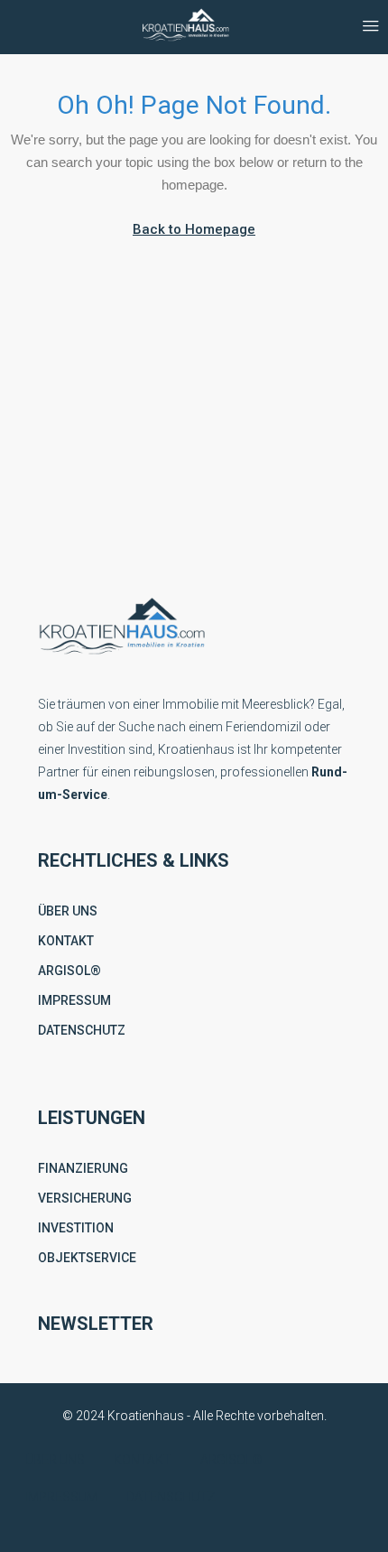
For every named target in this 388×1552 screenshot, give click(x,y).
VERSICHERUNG (85, 1198)
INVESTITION (76, 1228)
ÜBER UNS (67, 911)
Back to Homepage (194, 229)
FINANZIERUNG (83, 1168)
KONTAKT (66, 941)
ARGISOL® (69, 970)
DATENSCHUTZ (81, 1030)
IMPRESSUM (74, 1000)
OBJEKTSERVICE (87, 1257)
